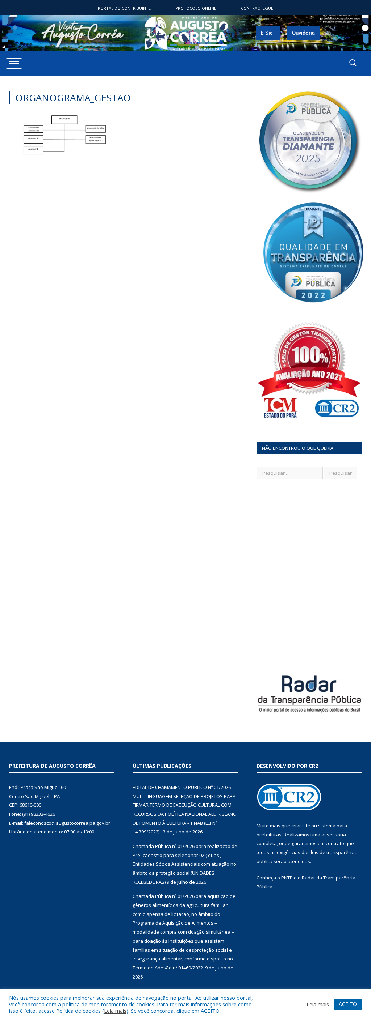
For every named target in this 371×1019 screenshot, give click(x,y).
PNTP (287, 877)
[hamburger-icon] (14, 63)
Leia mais (115, 1010)
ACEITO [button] (348, 1004)
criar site (300, 825)
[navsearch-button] (353, 63)
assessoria (333, 834)
